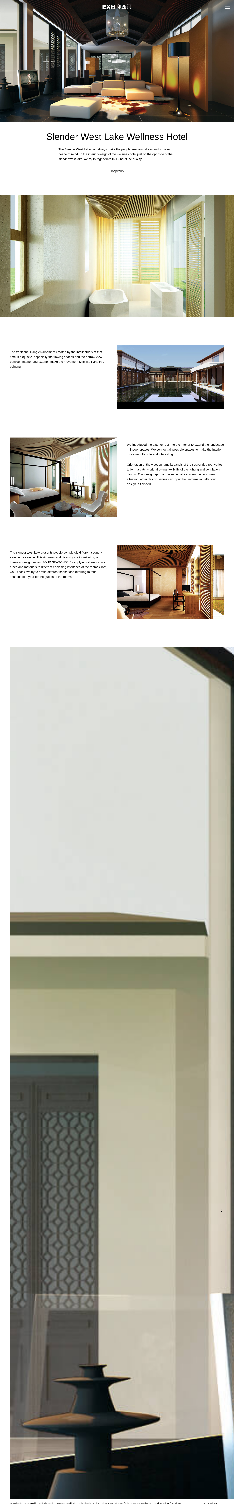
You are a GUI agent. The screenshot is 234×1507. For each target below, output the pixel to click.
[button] (222, 1212)
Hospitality (117, 171)
